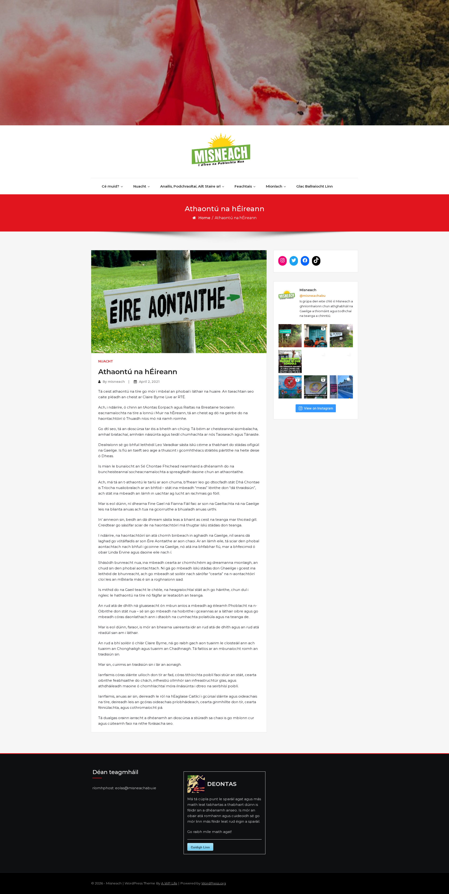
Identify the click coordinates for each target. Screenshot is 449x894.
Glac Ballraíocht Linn (314, 186)
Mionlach (274, 186)
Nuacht (139, 186)
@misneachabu (313, 295)
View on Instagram (318, 408)
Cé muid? (110, 186)
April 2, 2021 (149, 382)
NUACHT (105, 361)
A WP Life (169, 883)
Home (204, 218)
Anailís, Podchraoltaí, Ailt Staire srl (190, 186)
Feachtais (243, 186)
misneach (116, 382)
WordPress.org (213, 883)
